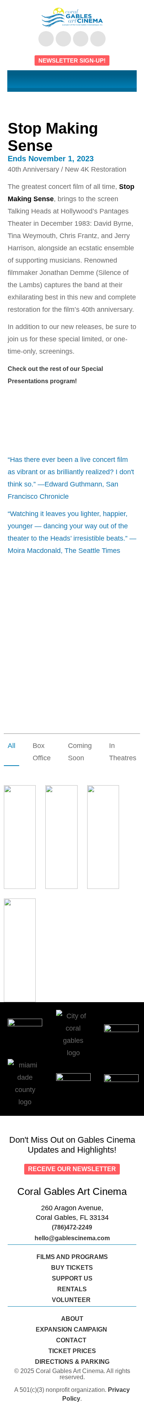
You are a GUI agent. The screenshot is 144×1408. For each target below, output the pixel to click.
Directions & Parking (72, 1361)
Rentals (72, 1289)
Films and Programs (72, 1257)
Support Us (72, 1278)
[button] (72, 79)
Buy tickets (72, 1267)
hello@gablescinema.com (72, 1238)
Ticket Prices (72, 1351)
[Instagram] (80, 38)
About (72, 1318)
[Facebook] (46, 38)
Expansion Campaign (72, 1329)
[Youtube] (63, 38)
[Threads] (98, 38)
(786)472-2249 (72, 1227)
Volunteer (72, 1300)
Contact (72, 1340)
